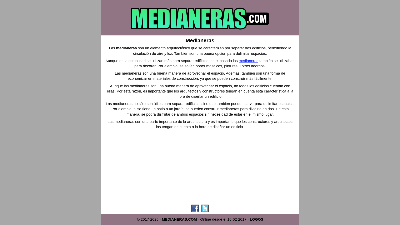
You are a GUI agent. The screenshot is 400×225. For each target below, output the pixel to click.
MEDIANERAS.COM (179, 219)
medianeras (248, 61)
